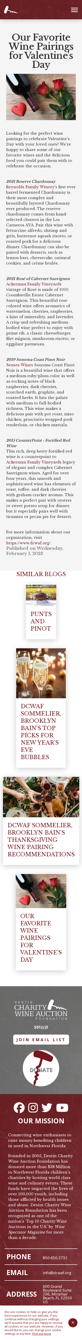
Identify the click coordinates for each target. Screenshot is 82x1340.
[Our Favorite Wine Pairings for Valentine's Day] (41, 891)
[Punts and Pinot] (41, 595)
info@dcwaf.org (57, 1273)
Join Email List (41, 1039)
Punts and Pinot (41, 621)
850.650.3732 (55, 1258)
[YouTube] (62, 1107)
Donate (41, 1070)
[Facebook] (19, 1107)
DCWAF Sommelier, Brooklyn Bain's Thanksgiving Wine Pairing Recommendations (41, 840)
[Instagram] (33, 1107)
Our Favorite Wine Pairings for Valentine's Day (41, 938)
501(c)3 (41, 1027)
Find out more (41, 1334)
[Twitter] (47, 1107)
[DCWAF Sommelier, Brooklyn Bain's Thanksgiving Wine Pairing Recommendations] (41, 797)
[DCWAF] (11, 10)
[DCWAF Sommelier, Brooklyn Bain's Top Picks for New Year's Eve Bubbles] (41, 673)
